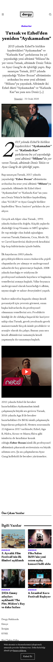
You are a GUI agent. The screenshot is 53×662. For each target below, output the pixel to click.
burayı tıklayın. (19, 651)
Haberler (26, 26)
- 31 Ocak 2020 (26, 99)
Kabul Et (27, 656)
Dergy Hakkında (10, 619)
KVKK (4, 633)
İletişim (5, 629)
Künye (4, 624)
